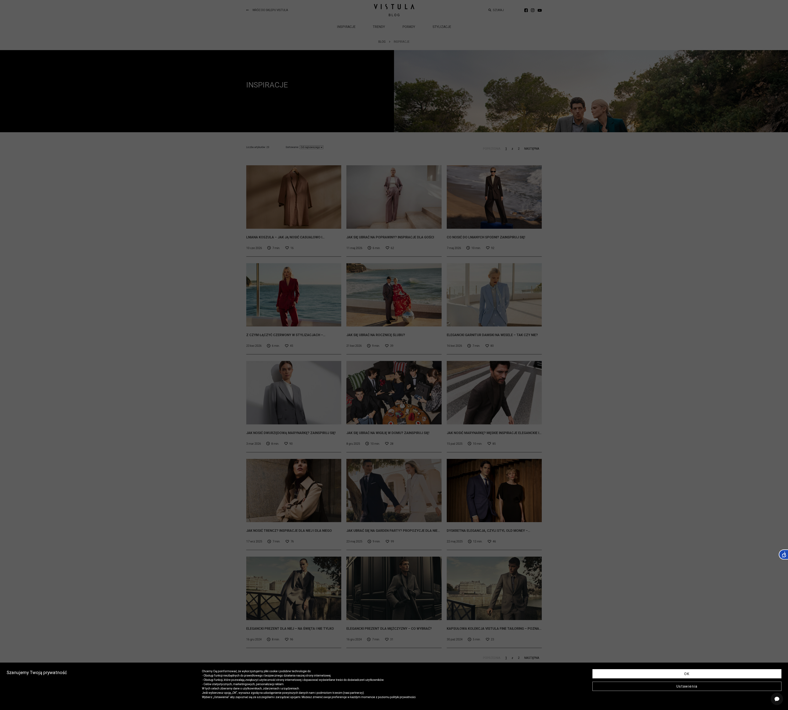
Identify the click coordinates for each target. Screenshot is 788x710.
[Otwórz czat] (777, 699)
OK (687, 674)
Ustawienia (687, 686)
